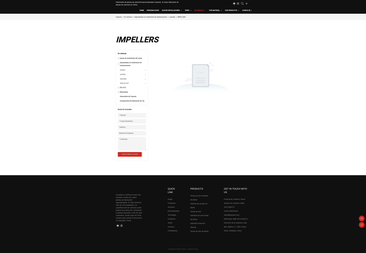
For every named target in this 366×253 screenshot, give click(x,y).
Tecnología (172, 215)
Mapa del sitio (193, 249)
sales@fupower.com (231, 215)
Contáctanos (172, 231)
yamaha (172, 17)
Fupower (119, 17)
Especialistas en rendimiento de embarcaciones (150, 17)
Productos (171, 203)
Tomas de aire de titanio (199, 231)
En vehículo (128, 17)
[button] (251, 10)
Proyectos (171, 219)
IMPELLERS (182, 17)
